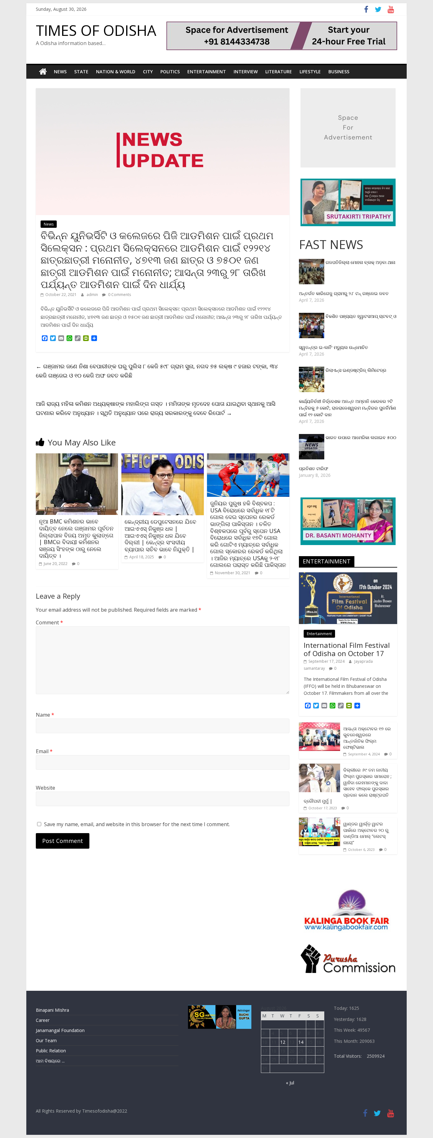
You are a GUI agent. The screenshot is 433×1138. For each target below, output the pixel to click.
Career (42, 1020)
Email (44, 751)
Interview (246, 72)
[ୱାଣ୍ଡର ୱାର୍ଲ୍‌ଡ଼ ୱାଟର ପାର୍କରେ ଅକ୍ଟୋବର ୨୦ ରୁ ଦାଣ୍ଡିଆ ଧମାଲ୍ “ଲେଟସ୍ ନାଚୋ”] (319, 821)
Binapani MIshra (52, 1010)
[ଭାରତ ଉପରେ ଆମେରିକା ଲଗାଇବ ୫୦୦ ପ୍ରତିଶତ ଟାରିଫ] (312, 437)
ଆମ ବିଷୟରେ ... (50, 1061)
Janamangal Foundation (60, 1030)
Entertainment (206, 72)
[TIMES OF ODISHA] (43, 71)
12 (282, 1042)
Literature (278, 72)
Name (45, 714)
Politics (170, 72)
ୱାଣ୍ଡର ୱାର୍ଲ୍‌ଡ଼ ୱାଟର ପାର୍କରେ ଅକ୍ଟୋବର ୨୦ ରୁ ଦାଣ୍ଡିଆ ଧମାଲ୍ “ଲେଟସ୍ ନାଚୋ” (366, 833)
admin (93, 294)
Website (45, 787)
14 (300, 1042)
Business (338, 72)
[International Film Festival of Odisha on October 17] (348, 576)
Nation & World (115, 72)
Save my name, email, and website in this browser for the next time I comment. (137, 824)
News (60, 72)
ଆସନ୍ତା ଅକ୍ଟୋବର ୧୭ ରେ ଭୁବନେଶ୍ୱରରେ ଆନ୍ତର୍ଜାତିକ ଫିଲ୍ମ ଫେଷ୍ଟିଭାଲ (367, 738)
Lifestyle (310, 72)
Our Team (46, 1040)
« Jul (290, 1083)
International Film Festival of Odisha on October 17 (347, 649)
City (148, 72)
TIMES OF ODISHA (96, 30)
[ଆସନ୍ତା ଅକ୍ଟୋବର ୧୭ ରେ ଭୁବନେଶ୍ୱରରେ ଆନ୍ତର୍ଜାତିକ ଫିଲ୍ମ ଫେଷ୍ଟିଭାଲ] (319, 726)
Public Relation (51, 1051)
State (81, 72)
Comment (49, 622)
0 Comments (119, 294)
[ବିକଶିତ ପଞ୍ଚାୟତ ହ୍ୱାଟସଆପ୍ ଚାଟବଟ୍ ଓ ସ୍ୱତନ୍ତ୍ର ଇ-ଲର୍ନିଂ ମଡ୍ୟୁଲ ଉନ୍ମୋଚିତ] (312, 316)
